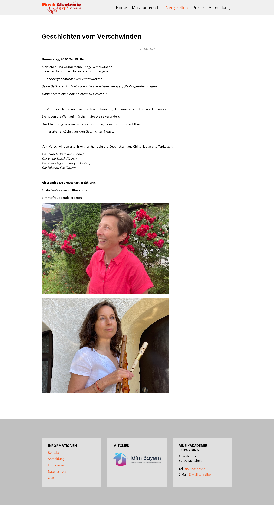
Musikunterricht (146, 7)
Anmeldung (219, 7)
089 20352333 (195, 469)
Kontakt (53, 452)
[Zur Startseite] (61, 7)
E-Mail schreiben (201, 474)
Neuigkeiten (177, 7)
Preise (198, 7)
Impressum (56, 465)
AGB (51, 478)
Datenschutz (57, 472)
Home (121, 7)
